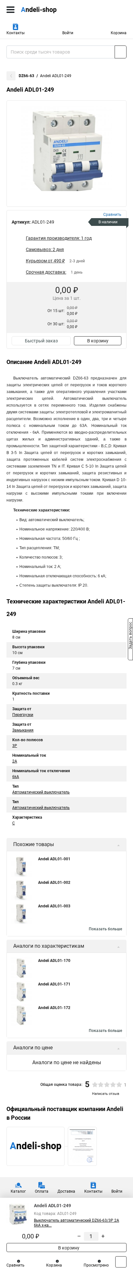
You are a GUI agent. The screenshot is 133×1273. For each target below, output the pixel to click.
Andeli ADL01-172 (54, 1007)
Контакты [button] (15, 33)
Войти (67, 33)
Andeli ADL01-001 (54, 859)
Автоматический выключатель (41, 792)
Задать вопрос (130, 636)
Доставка (66, 1191)
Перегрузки (22, 714)
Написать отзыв (105, 1094)
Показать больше (105, 929)
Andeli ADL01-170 (54, 960)
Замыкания (23, 730)
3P (14, 745)
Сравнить (15, 1265)
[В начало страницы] (121, 1262)
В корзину (97, 340)
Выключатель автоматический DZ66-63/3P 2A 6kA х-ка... (76, 1223)
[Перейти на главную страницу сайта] (48, 10)
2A (14, 761)
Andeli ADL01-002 (54, 882)
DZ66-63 (26, 76)
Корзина (119, 33)
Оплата (41, 1191)
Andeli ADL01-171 (54, 984)
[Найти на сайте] (121, 51)
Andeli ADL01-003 (54, 906)
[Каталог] (10, 9)
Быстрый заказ (41, 340)
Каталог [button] (18, 1191)
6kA (15, 776)
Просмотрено (96, 1265)
